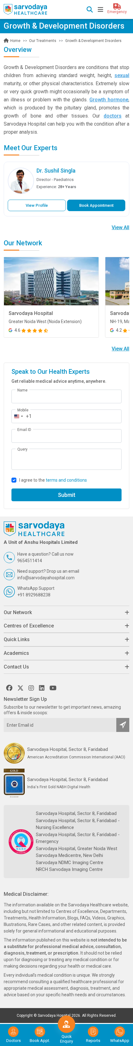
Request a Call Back (66, 158)
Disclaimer (66, 176)
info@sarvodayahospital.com (55, 195)
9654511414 (39, 187)
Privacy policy (76, 170)
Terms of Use (101, 170)
